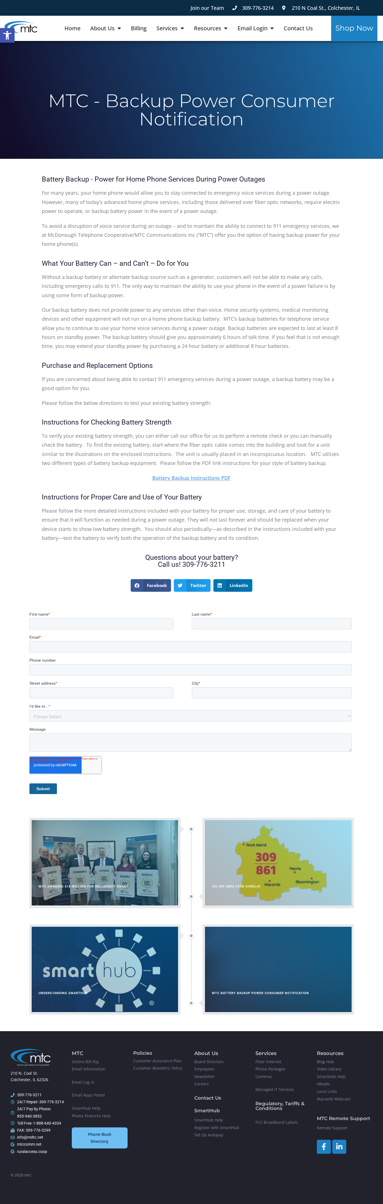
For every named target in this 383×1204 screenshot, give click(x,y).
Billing (139, 28)
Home (72, 28)
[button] (7, 35)
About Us (102, 28)
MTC (77, 1053)
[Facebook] (324, 1147)
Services (167, 28)
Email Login (252, 28)
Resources (207, 28)
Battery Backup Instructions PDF (191, 477)
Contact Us (298, 28)
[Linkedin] (339, 1147)
